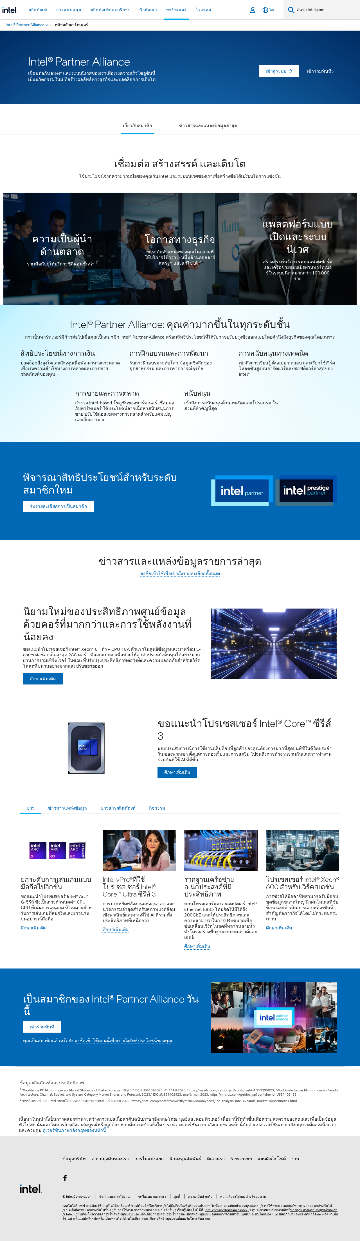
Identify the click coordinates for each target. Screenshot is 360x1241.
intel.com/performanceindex (226, 1210)
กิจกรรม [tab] (157, 808)
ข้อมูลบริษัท (74, 1159)
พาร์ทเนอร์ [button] (176, 9)
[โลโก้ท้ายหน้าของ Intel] (31, 1188)
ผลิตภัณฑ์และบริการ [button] (110, 9)
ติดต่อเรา (216, 1159)
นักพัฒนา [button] (148, 9)
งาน (295, 1159)
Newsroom (241, 1159)
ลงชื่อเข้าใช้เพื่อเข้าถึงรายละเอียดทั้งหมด (180, 573)
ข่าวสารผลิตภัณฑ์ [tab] (118, 808)
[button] (180, 373)
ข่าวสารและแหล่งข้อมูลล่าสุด (208, 126)
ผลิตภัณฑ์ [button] (38, 9)
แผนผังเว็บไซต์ (272, 1159)
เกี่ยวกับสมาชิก (137, 126)
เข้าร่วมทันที (319, 71)
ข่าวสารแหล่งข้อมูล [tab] (67, 808)
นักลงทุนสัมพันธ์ (185, 1159)
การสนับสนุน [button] (69, 9)
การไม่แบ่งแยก (149, 1159)
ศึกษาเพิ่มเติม (34, 928)
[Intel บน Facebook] (65, 1179)
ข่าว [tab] (30, 808)
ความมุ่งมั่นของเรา (110, 1159)
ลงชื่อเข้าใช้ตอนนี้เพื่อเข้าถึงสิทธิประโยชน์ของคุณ (123, 1041)
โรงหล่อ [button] (203, 9)
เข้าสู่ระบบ (276, 71)
